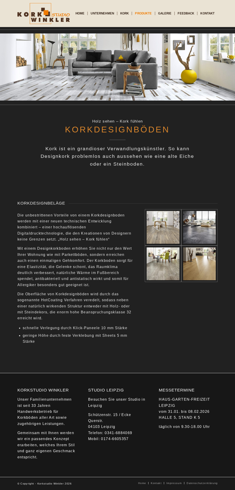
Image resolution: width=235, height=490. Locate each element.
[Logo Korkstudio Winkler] (43, 13)
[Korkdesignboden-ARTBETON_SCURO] (199, 227)
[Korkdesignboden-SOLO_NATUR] (163, 264)
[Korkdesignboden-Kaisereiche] (199, 264)
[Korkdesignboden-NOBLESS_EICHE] (163, 227)
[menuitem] (80, 13)
